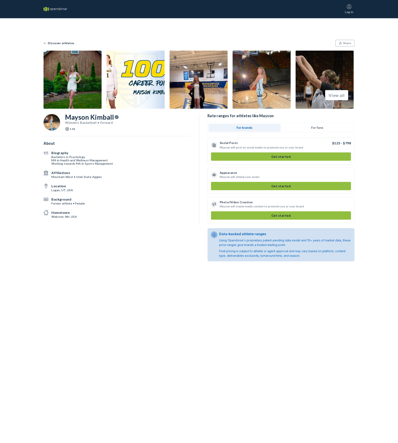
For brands (244, 127)
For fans (317, 127)
